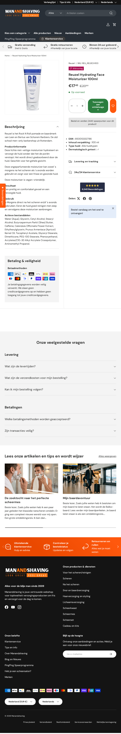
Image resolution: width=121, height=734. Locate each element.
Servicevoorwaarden (83, 722)
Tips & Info (65, 2)
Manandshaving (18, 716)
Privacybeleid (29, 722)
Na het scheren (71, 584)
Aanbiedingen (73, 33)
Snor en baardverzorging (76, 590)
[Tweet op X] (78, 198)
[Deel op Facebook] (84, 198)
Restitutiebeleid (63, 722)
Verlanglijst (50, 2)
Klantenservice (13, 641)
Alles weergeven (107, 456)
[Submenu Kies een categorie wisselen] (29, 33)
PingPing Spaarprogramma (20, 38)
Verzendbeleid (46, 722)
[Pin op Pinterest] (90, 198)
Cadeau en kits (71, 625)
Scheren (67, 578)
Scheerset (68, 619)
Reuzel (72, 63)
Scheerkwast (70, 608)
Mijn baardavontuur (76, 498)
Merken (89, 33)
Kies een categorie (16, 33)
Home (7, 55)
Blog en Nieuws (13, 659)
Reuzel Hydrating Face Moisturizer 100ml (29, 55)
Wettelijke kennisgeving (106, 722)
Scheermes (69, 614)
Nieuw (58, 33)
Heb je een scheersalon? (18, 671)
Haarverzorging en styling (76, 596)
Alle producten (42, 33)
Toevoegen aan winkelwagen (98, 106)
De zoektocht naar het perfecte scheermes (27, 500)
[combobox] (80, 13)
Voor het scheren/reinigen (77, 572)
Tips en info (11, 647)
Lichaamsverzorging (73, 602)
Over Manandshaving (16, 653)
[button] (114, 24)
